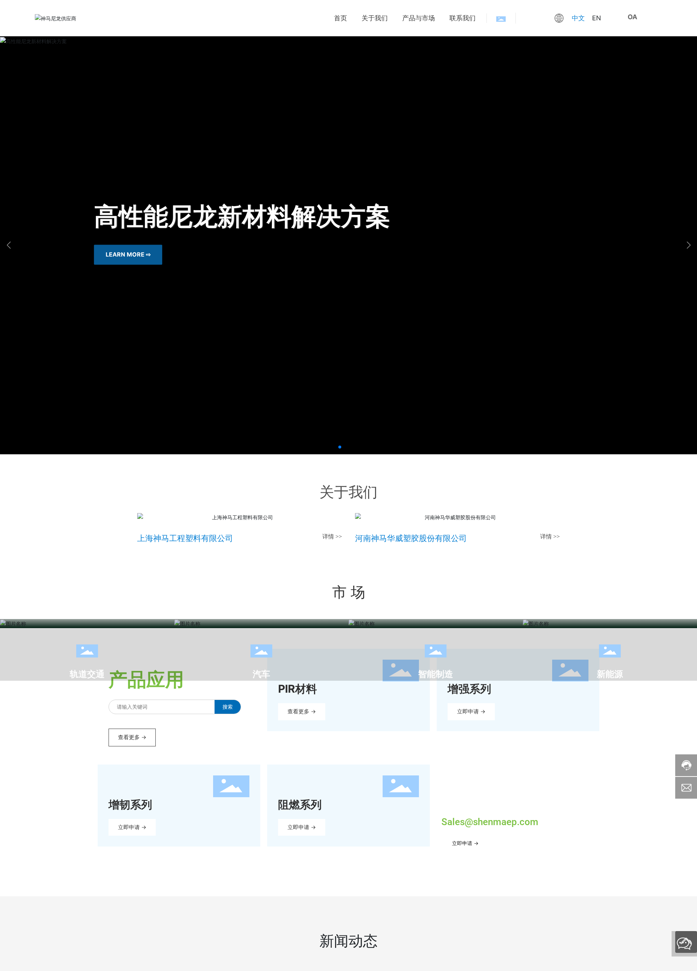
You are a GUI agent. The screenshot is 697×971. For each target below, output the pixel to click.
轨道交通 (87, 674)
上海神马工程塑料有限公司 (185, 538)
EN (596, 18)
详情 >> (332, 536)
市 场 (348, 592)
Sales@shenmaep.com (489, 821)
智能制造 (435, 674)
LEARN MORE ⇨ (128, 254)
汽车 (261, 674)
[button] (339, 447)
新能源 (610, 674)
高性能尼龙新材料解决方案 (242, 215)
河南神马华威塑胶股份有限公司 (411, 538)
